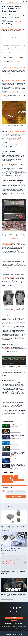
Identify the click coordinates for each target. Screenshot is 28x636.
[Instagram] (16, 608)
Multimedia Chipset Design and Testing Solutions (16, 459)
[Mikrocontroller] (14, 629)
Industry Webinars (15, 426)
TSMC (13, 139)
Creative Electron (14, 310)
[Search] (23, 1)
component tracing (7, 481)
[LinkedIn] (13, 608)
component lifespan (7, 475)
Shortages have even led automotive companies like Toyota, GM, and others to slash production (13, 94)
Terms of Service (13, 632)
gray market (14, 477)
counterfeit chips (7, 479)
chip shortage (6, 477)
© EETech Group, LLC (10, 634)
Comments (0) (7, 487)
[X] (10, 608)
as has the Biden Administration (14, 138)
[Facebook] (7, 608)
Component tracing (6, 348)
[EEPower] (16, 626)
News (12, 456)
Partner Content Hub (15, 468)
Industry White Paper (7, 598)
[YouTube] (20, 608)
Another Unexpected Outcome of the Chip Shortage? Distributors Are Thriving (17, 453)
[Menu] (1, 1)
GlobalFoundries (21, 139)
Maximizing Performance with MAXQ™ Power (17, 430)
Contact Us (14, 617)
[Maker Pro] (23, 626)
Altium (17, 367)
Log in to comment (16, 496)
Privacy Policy (6, 632)
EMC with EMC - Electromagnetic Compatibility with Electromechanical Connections (17, 465)
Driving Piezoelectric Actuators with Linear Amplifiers (17, 442)
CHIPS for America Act (12, 137)
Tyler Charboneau (17, 21)
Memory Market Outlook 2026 (16, 424)
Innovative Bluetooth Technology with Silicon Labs (16, 447)
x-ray (15, 475)
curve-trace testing (6, 326)
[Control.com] (6, 626)
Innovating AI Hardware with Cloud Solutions (17, 436)
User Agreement (21, 632)
